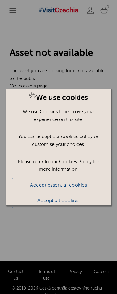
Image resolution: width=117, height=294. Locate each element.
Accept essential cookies (58, 185)
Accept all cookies (59, 200)
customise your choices (58, 144)
